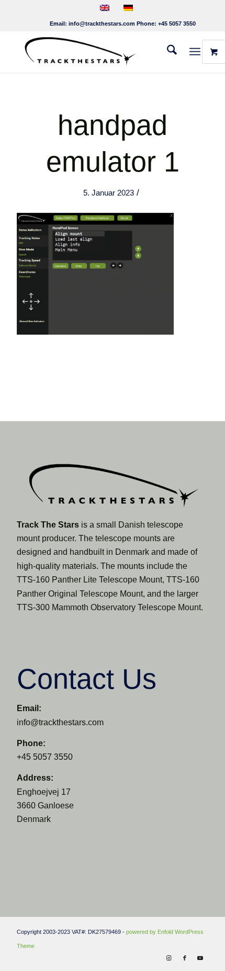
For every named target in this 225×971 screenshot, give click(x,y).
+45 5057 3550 (177, 23)
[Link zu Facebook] (185, 958)
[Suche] (166, 52)
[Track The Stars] (93, 52)
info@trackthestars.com (102, 23)
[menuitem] (166, 52)
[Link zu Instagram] (169, 958)
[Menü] (194, 51)
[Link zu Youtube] (200, 958)
